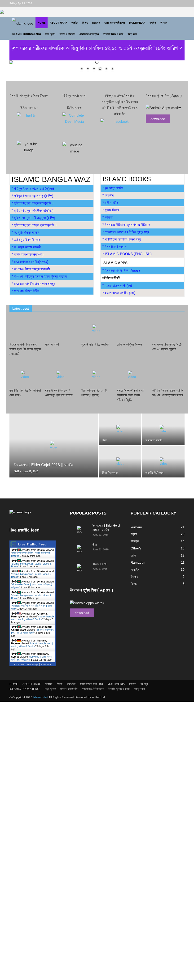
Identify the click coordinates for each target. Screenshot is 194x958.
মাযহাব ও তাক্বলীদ (67, 34)
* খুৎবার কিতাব (110, 210)
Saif (16, 471)
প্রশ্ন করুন (132, 34)
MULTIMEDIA (137, 22)
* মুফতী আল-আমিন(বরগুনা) (28, 254)
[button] (179, 28)
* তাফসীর (108, 195)
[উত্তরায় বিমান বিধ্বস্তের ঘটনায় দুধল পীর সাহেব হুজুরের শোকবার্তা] (25, 329)
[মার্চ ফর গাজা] (61, 329)
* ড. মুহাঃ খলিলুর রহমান (25, 232)
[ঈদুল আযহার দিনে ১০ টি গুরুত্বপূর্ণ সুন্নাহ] (97, 375)
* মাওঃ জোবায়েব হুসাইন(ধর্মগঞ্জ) (30, 262)
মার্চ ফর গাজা (52, 344)
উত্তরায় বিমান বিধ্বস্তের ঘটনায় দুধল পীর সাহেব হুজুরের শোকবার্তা (25, 349)
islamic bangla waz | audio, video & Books (32, 618)
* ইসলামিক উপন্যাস (114, 247)
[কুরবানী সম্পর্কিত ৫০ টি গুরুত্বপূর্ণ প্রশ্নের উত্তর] (61, 375)
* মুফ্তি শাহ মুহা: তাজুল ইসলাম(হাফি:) (34, 225)
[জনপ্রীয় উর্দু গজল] (163, 461)
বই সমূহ (163, 22)
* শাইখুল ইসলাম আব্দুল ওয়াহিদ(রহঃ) (33, 188)
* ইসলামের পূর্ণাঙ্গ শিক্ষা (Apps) (121, 270)
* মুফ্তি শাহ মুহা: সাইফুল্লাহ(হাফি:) (32, 203)
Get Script (32, 664)
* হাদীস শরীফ (110, 203)
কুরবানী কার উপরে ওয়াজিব (95, 344)
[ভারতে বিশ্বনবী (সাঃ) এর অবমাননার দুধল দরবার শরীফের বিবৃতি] (133, 375)
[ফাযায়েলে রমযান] (163, 429)
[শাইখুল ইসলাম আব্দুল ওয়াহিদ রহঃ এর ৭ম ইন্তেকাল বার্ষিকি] (168, 375)
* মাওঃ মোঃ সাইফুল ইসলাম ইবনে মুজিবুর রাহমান (39, 276)
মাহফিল (153, 22)
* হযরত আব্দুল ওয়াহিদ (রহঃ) (118, 293)
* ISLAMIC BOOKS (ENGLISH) (127, 254)
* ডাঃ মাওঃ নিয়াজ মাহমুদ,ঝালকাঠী (31, 269)
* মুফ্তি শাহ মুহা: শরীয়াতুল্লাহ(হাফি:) (33, 218)
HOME (41, 22)
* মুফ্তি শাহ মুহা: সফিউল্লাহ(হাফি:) (32, 210)
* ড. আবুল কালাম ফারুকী (26, 247)
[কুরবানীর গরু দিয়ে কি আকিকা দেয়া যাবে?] (25, 375)
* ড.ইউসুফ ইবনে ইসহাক (26, 240)
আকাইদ (74, 22)
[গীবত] (120, 429)
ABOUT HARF (58, 22)
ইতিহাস (135, 541)
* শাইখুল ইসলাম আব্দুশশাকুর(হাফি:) (32, 196)
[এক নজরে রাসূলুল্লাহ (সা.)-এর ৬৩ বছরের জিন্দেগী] (168, 329)
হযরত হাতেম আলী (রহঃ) (114, 22)
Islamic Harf (40, 697)
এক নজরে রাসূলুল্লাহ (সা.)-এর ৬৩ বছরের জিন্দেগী (32, 631)
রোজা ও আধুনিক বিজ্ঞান (129, 344)
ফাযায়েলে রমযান (100, 564)
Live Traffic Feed (32, 544)
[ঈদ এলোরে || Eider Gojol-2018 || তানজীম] (53, 452)
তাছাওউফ (96, 22)
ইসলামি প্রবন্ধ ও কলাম (113, 34)
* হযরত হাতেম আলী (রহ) (117, 285)
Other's (136, 548)
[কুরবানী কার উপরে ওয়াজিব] (97, 329)
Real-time (19, 664)
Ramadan (138, 562)
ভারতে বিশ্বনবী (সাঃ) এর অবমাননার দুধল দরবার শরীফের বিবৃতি (130, 395)
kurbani (136, 527)
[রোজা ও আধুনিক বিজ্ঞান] (133, 329)
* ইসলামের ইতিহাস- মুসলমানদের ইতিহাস (126, 225)
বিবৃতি (134, 534)
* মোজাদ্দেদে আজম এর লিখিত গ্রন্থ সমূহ (125, 232)
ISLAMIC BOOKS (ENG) (26, 34)
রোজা (133, 555)
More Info (46, 664)
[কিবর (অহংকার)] (120, 461)
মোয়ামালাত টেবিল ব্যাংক (89, 34)
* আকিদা (107, 217)
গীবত (95, 544)
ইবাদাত (134, 576)
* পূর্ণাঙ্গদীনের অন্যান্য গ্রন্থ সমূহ (121, 239)
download (157, 119)
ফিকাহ (85, 22)
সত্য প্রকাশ (50, 34)
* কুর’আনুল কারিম (112, 188)
